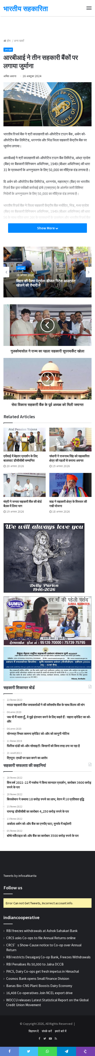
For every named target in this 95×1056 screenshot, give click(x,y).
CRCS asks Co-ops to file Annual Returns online (41, 937)
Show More (46, 228)
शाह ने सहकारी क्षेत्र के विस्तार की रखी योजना (68, 503)
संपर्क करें (47, 1031)
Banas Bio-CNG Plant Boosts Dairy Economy (39, 985)
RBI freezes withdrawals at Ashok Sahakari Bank (41, 930)
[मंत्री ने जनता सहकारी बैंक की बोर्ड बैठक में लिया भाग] (24, 485)
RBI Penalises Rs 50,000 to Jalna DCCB (35, 964)
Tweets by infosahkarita (19, 875)
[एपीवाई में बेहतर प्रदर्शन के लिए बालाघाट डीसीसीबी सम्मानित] (24, 439)
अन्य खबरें (19, 40)
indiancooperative (21, 917)
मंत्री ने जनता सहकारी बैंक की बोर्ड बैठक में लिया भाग (22, 503)
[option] (47, 272)
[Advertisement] (47, 26)
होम (8, 40)
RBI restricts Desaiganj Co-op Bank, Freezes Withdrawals (48, 957)
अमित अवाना (9, 76)
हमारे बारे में (60, 1031)
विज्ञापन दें (34, 1031)
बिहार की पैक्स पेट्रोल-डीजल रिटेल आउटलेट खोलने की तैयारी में (46, 282)
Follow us (12, 887)
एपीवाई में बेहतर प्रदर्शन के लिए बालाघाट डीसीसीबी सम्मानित (20, 458)
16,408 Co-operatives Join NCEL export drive (39, 992)
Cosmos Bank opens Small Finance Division (37, 978)
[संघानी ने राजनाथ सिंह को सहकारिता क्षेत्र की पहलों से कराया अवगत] (70, 439)
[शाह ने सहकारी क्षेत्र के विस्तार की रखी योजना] (70, 485)
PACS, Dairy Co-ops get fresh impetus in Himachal (42, 971)
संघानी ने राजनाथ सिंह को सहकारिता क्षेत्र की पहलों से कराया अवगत (69, 458)
